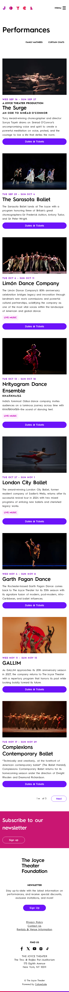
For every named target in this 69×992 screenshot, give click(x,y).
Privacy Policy (34, 922)
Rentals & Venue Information (34, 929)
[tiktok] (47, 948)
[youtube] (34, 948)
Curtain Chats (56, 42)
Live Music (10, 318)
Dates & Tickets (34, 141)
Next (59, 799)
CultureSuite (41, 984)
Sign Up (34, 908)
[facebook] (21, 948)
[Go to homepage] (18, 8)
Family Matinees (34, 42)
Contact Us (34, 926)
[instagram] (41, 948)
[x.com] (28, 948)
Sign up (13, 840)
